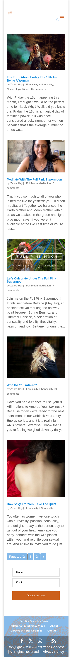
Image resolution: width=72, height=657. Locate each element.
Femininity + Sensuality (39, 84)
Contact (52, 630)
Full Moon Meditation (38, 183)
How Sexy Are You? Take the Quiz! (31, 504)
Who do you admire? (22, 385)
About (54, 625)
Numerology (14, 89)
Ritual (25, 89)
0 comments (38, 89)
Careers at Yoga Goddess (26, 630)
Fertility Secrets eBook (34, 621)
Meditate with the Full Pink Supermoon (34, 179)
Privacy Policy (53, 652)
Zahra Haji (16, 84)
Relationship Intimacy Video (27, 625)
